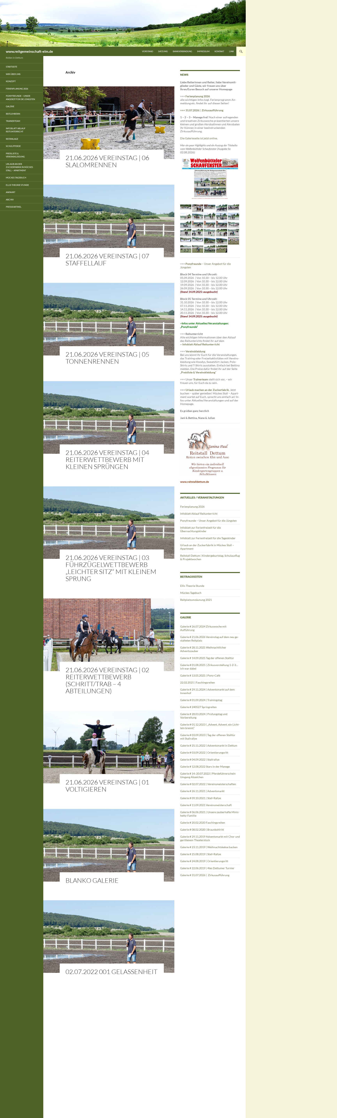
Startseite (11, 66)
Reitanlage (12, 139)
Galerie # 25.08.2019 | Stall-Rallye (200, 854)
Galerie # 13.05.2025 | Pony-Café (200, 675)
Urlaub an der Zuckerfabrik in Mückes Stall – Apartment (19, 167)
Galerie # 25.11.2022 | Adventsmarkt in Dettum (208, 745)
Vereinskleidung (195, 351)
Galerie (10, 106)
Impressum (203, 51)
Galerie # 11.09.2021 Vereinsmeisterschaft (206, 805)
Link (231, 51)
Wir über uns (13, 74)
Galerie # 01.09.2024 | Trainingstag (201, 700)
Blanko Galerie (92, 880)
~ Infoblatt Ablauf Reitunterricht (200, 344)
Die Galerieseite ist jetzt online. (199, 138)
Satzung (163, 51)
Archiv (10, 199)
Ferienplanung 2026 (197, 96)
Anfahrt (10, 192)
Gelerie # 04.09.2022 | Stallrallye (199, 759)
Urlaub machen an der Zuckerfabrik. (207, 389)
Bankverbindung (182, 51)
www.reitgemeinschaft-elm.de (29, 51)
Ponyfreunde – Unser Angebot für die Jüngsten (208, 520)
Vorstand (147, 51)
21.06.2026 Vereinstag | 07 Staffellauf (107, 259)
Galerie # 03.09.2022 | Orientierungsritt (204, 752)
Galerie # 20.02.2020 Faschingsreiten (202, 822)
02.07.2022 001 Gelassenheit (111, 972)
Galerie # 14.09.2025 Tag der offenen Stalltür (207, 658)
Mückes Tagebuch (190, 592)
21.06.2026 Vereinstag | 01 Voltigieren (107, 785)
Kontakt (219, 51)
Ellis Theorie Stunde (192, 585)
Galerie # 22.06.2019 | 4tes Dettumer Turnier (207, 868)
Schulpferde (13, 146)
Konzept (11, 81)
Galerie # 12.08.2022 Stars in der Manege (205, 766)
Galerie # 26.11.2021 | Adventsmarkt (202, 791)
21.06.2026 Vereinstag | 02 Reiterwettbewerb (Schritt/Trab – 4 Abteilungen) (107, 680)
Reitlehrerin (13, 113)
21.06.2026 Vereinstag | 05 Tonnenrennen (107, 357)
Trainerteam (200, 379)
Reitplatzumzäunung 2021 (196, 599)
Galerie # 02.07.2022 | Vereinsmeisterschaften (208, 784)
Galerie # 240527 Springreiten (198, 707)
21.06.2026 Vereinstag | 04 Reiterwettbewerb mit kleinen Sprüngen (107, 459)
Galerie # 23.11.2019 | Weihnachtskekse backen (209, 847)
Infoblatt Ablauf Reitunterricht (198, 513)
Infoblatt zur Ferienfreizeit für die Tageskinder (208, 538)
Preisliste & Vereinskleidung (15, 155)
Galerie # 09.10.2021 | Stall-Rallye (200, 798)
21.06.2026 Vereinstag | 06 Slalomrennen (107, 161)
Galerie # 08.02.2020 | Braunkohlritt (202, 829)
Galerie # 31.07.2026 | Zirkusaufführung (205, 875)
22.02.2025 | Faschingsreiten (197, 682)
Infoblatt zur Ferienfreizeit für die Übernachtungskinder (200, 529)
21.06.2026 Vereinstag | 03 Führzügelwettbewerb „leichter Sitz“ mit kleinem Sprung (111, 568)
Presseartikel (13, 206)
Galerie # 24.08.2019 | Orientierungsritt (204, 861)
